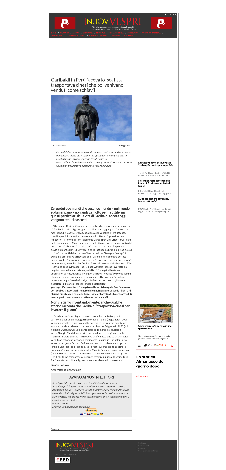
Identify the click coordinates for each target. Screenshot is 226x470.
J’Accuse (75, 33)
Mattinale (100, 33)
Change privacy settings (148, 451)
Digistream (115, 35)
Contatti (141, 448)
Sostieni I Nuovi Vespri (98, 35)
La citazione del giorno (75, 35)
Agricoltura (132, 33)
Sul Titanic (64, 33)
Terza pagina (56, 35)
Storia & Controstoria (151, 33)
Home (53, 33)
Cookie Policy (143, 445)
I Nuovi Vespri (60, 146)
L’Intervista (87, 33)
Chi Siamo (142, 443)
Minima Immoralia (116, 33)
